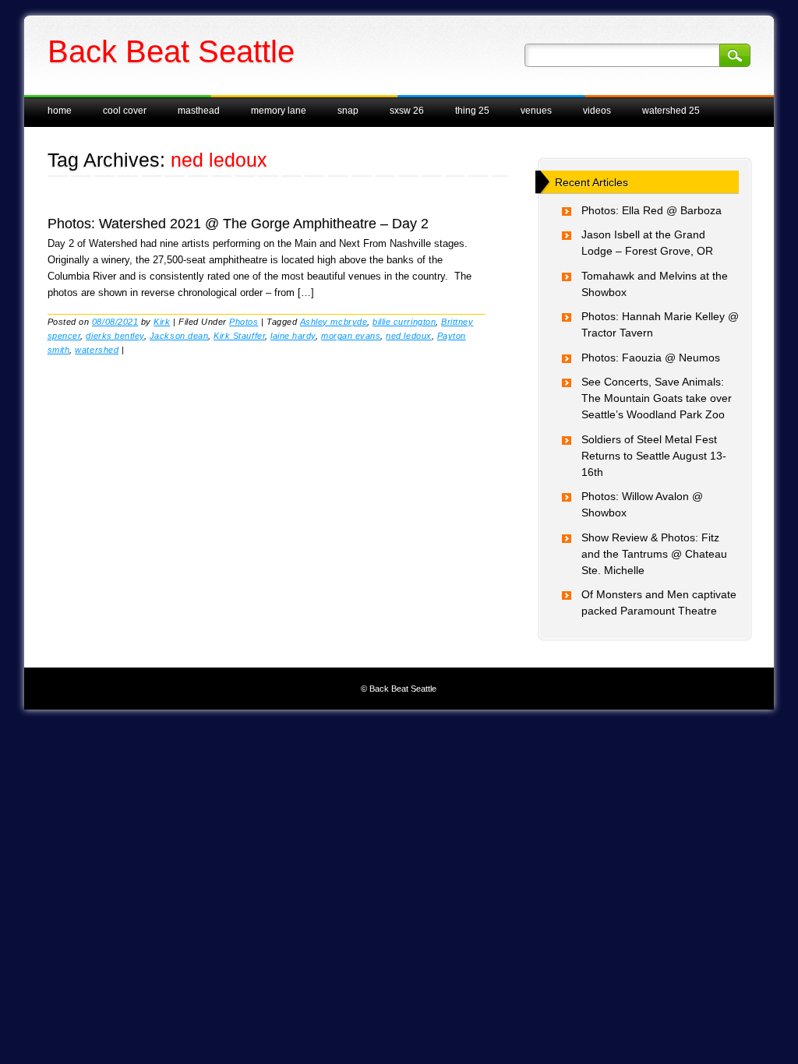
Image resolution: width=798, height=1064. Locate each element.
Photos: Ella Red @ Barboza (651, 210)
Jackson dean (179, 335)
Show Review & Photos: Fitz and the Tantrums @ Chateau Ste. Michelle (654, 553)
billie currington (404, 321)
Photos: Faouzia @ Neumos (650, 357)
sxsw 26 (407, 110)
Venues (536, 110)
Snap (347, 110)
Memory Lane (278, 110)
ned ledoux (408, 335)
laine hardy (293, 335)
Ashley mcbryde (333, 321)
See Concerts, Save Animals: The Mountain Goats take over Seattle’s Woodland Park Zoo (656, 398)
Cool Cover (125, 110)
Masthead (199, 110)
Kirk (162, 321)
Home (60, 110)
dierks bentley (114, 335)
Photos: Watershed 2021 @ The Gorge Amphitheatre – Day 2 (238, 223)
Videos (597, 110)
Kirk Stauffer (239, 335)
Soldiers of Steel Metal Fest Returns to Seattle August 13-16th (653, 455)
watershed (96, 349)
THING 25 (472, 110)
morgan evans (350, 335)
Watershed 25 (671, 110)
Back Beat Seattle (171, 51)
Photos (243, 321)
